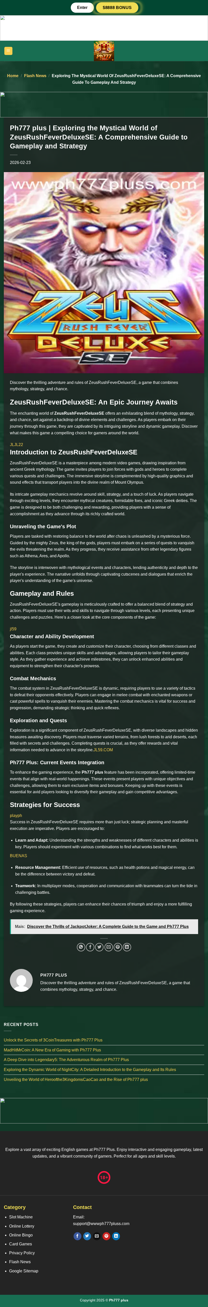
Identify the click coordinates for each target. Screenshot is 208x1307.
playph (16, 815)
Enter (82, 7)
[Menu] (8, 51)
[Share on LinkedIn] (127, 947)
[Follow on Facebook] (77, 1236)
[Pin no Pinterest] (118, 947)
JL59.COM (103, 750)
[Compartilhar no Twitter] (99, 947)
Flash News (35, 76)
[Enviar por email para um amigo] (109, 947)
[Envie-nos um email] (97, 1236)
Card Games (20, 1244)
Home (13, 76)
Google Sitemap (23, 1271)
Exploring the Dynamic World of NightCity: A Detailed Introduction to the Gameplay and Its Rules (90, 1069)
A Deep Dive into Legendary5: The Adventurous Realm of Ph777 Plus (66, 1060)
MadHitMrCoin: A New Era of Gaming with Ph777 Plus (52, 1050)
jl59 (13, 629)
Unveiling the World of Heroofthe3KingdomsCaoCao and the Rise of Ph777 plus (76, 1079)
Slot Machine (21, 1217)
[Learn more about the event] (104, 27)
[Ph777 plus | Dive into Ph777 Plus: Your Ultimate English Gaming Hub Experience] (104, 51)
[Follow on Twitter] (87, 1236)
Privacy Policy (22, 1253)
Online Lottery (21, 1226)
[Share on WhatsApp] (81, 947)
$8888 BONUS (117, 7)
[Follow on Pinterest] (106, 1236)
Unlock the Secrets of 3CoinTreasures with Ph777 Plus (53, 1040)
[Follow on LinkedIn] (116, 1236)
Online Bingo (21, 1235)
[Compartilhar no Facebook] (90, 947)
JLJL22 (16, 444)
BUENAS (18, 856)
